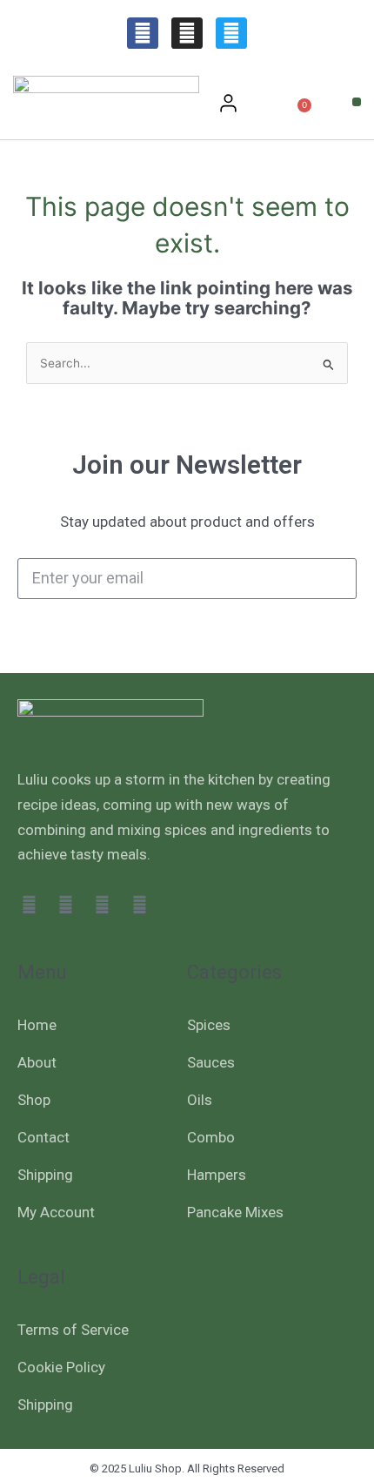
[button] (356, 102)
